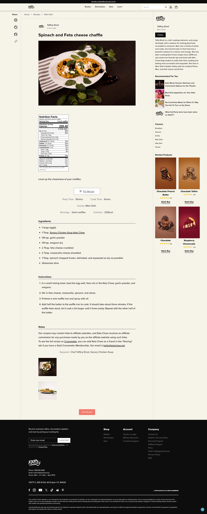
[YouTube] (40, 490)
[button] (202, 509)
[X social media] (46, 490)
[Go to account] (170, 7)
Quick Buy (165, 201)
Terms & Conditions (58, 445)
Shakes (107, 434)
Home (27, 14)
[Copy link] (16, 41)
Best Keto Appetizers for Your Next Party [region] (180, 94)
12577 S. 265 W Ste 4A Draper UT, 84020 (47, 482)
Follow (160, 34)
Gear (106, 441)
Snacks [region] (157, 147)
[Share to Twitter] (15, 27)
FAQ (150, 458)
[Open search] (166, 7)
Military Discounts (130, 437)
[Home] (31, 7)
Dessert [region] (158, 132)
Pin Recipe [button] (88, 191)
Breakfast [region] (158, 128)
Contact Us (153, 434)
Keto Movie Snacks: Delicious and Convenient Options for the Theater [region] (180, 84)
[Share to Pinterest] (15, 20)
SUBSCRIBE (64, 440)
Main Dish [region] (159, 139)
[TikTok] (51, 490)
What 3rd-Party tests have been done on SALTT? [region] (181, 113)
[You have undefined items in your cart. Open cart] (176, 7)
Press (150, 447)
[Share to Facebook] (15, 34)
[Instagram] (34, 490)
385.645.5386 (39, 470)
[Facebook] (29, 490)
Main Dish (48, 14)
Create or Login (129, 434)
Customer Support (130, 441)
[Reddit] (57, 490)
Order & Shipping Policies (159, 451)
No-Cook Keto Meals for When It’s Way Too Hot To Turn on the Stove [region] (181, 104)
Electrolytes (108, 437)
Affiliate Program (155, 444)
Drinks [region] (157, 136)
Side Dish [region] (158, 143)
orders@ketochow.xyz (41, 472)
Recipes (36, 14)
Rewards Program (155, 441)
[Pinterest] (63, 490)
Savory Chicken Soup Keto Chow (67, 232)
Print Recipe (87, 412)
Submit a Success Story (158, 437)
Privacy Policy (43, 447)
